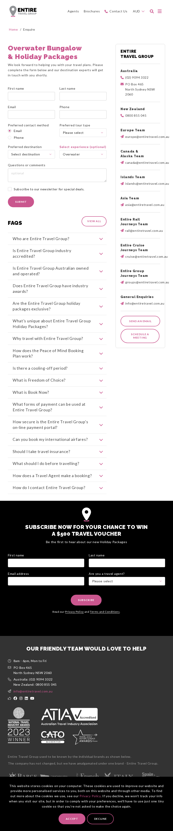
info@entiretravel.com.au (33, 691)
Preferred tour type (74, 125)
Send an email (140, 321)
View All (94, 221)
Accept (72, 818)
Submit (21, 201)
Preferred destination (25, 146)
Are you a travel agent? (107, 573)
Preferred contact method (28, 125)
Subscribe (86, 600)
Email (12, 107)
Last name (67, 88)
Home (13, 29)
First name (16, 88)
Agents (73, 11)
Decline (100, 818)
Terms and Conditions (105, 611)
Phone (64, 107)
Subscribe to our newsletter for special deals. (49, 189)
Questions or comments (27, 165)
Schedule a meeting (140, 335)
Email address (18, 573)
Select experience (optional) (82, 146)
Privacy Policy (90, 796)
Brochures (92, 11)
